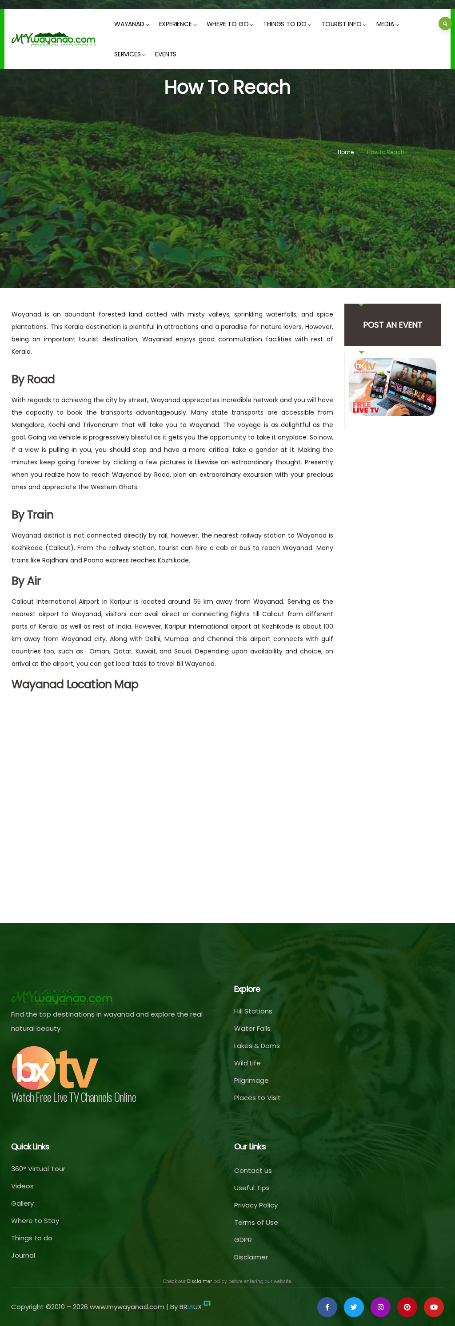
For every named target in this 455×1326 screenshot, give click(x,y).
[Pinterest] (407, 1307)
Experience (175, 24)
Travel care (426, 154)
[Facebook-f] (327, 1307)
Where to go (228, 24)
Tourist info (341, 24)
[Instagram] (381, 1307)
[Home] (53, 39)
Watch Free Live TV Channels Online (73, 1097)
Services (127, 54)
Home (346, 152)
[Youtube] (434, 1307)
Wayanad (129, 24)
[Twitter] (354, 1307)
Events (165, 54)
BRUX (191, 1306)
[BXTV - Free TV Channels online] (55, 1068)
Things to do (285, 24)
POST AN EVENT (393, 324)
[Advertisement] (227, 226)
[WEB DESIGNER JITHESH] (207, 1306)
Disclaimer (199, 1281)
